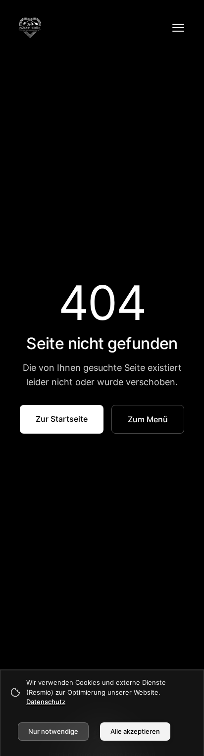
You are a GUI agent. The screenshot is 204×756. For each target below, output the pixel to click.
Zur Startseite (62, 419)
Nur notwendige (53, 731)
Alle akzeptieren (135, 731)
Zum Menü (148, 419)
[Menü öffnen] (178, 28)
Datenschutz (45, 702)
